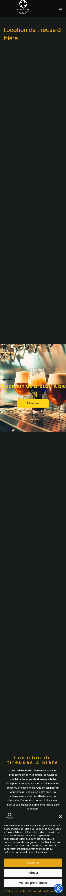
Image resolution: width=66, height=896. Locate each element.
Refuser (33, 873)
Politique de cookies (16, 891)
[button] (60, 816)
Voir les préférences (33, 883)
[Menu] (60, 8)
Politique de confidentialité (44, 891)
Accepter (33, 862)
